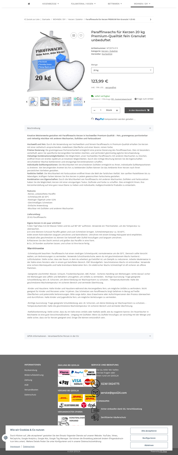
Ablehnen (149, 445)
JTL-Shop (163, 451)
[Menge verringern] (94, 110)
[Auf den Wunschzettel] (81, 35)
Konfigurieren (149, 438)
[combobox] (122, 70)
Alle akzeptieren (149, 431)
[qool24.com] (28, 3)
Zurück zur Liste (32, 19)
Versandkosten (31, 389)
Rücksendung (30, 370)
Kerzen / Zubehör (110, 51)
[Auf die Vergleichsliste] (74, 35)
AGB (26, 384)
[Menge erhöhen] (117, 110)
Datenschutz (29, 446)
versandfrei (110, 87)
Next (84, 102)
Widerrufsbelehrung (34, 375)
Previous (26, 102)
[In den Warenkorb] (26, 28)
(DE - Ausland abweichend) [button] (121, 99)
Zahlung (28, 380)
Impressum (15, 446)
